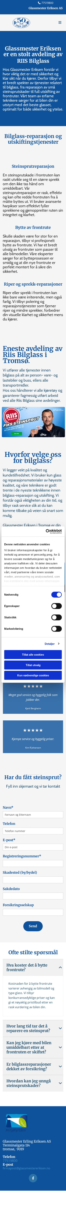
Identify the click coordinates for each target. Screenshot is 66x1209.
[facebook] (33, 1178)
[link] (60, 967)
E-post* (9, 840)
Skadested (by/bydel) (20, 873)
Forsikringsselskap (18, 905)
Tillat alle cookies (33, 654)
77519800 (47, 3)
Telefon (9, 824)
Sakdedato (11, 889)
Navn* (8, 808)
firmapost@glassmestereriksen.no (26, 1168)
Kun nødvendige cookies (33, 675)
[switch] (56, 606)
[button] (53, 22)
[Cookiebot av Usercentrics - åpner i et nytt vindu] (46, 531)
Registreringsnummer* (22, 856)
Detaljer (50, 643)
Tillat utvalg (33, 664)
